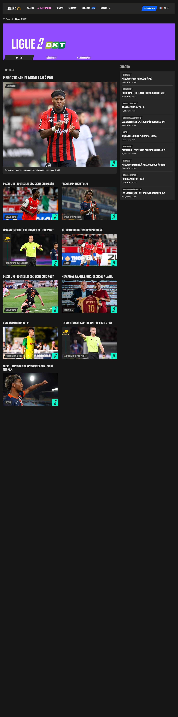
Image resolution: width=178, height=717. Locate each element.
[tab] (19, 57)
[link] (9, 19)
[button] (149, 8)
